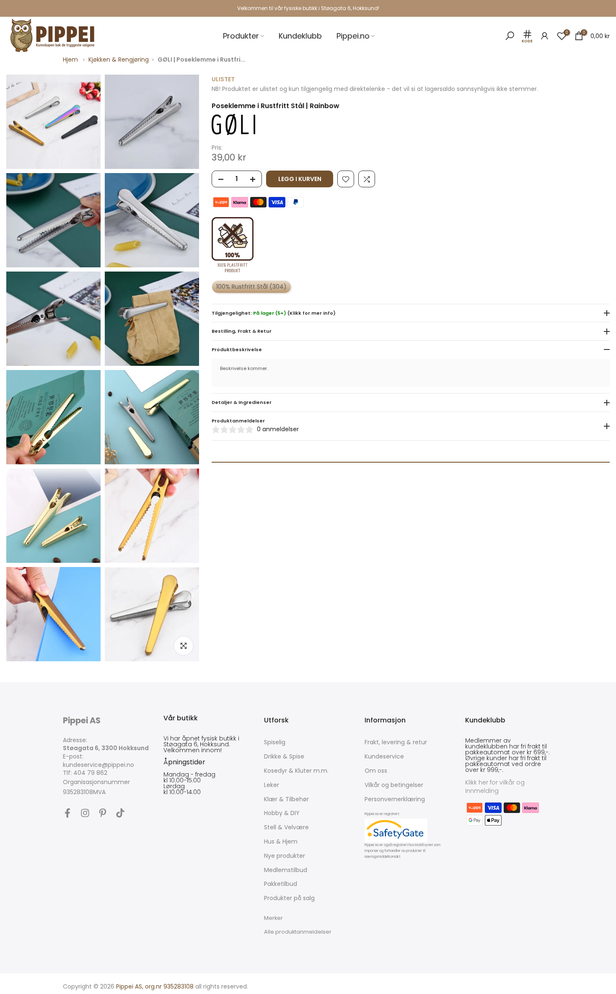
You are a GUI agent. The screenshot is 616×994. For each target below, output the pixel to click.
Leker (271, 785)
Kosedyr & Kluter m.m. (296, 771)
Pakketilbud (280, 884)
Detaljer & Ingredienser (242, 402)
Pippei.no (353, 36)
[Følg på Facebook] (67, 812)
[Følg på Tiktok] (120, 812)
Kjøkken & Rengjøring (118, 59)
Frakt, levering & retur (396, 742)
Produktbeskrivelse (237, 350)
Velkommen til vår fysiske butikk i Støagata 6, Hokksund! (308, 8)
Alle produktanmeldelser (297, 931)
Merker (273, 918)
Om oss (376, 771)
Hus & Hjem (281, 842)
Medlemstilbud (285, 870)
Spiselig (274, 742)
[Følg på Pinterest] (102, 812)
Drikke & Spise (284, 757)
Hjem (70, 59)
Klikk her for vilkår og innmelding (495, 787)
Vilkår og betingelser (394, 785)
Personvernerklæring (395, 799)
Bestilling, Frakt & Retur (242, 331)
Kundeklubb (300, 36)
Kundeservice (384, 757)
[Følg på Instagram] (85, 812)
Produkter (241, 36)
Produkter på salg (289, 898)
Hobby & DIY (282, 813)
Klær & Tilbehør (286, 799)
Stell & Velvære (286, 827)
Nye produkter (284, 856)
